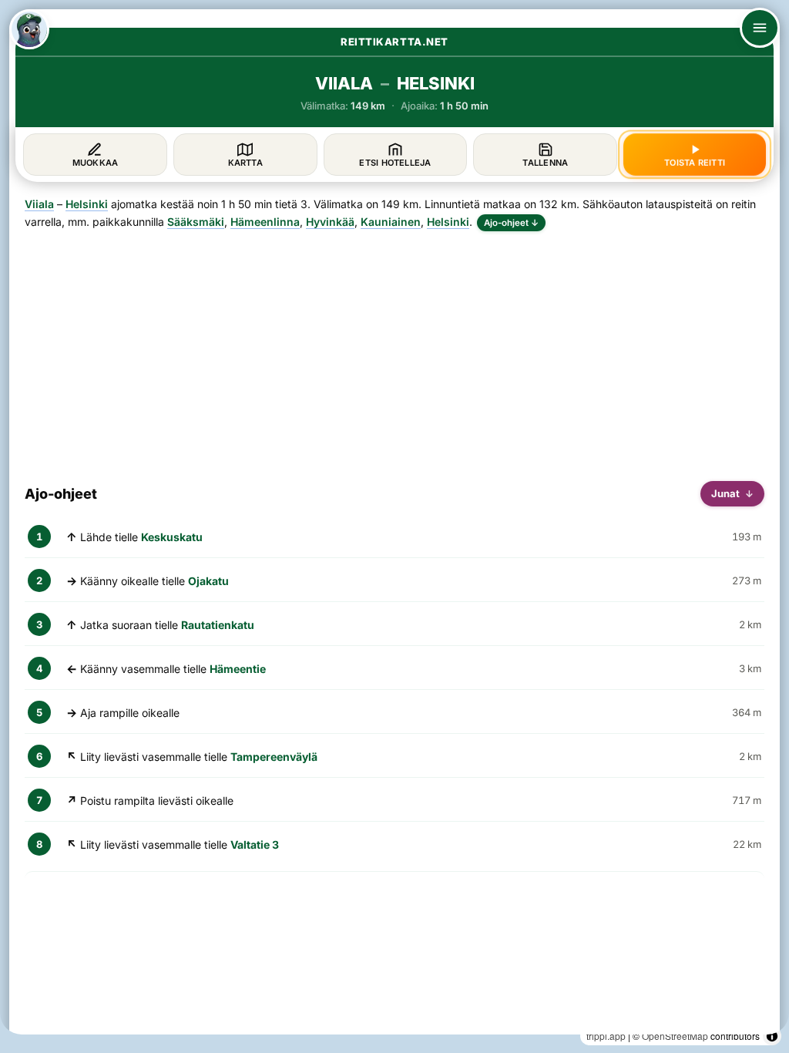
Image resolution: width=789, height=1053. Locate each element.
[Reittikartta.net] (29, 29)
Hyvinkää (330, 221)
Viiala (39, 203)
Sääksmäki (195, 221)
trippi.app (606, 1035)
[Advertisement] (394, 350)
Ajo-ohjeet (511, 222)
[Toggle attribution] (772, 1036)
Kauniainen (391, 221)
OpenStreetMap (675, 1035)
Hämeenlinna (265, 221)
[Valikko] (760, 28)
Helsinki (86, 203)
